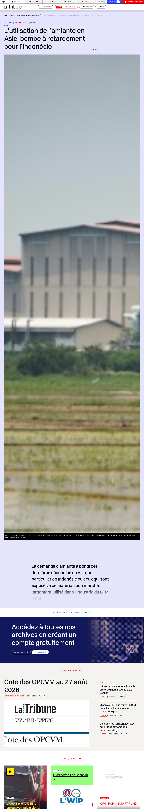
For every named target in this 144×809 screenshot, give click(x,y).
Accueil (12, 15)
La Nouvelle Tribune (13, 6)
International (33, 15)
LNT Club (112, 2)
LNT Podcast (68, 2)
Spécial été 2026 (67, 7)
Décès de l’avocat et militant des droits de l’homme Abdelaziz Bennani (118, 689)
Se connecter (19, 652)
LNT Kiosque (33, 2)
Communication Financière (15, 696)
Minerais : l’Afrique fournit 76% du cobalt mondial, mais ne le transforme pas (118, 708)
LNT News (17, 2)
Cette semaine (87, 7)
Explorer (101, 7)
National (104, 734)
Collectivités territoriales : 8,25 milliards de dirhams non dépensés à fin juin (117, 726)
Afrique (104, 715)
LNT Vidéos (51, 2)
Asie (6, 25)
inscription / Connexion (134, 1)
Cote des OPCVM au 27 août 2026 (45, 686)
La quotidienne (45, 7)
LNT (96, 49)
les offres (39, 652)
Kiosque (105, 798)
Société (104, 697)
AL (125, 697)
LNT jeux (84, 2)
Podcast (59, 771)
